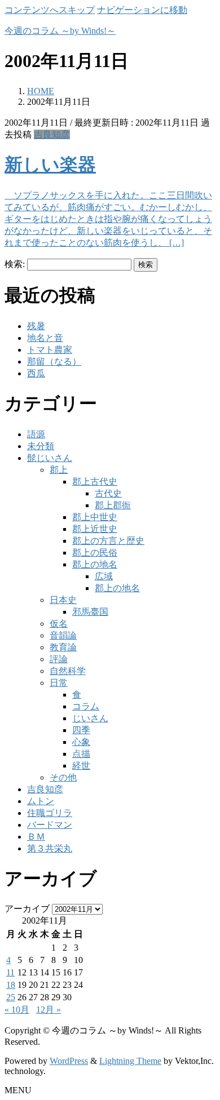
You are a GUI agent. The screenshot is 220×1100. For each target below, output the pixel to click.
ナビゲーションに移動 (142, 10)
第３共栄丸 (49, 848)
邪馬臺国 (90, 611)
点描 (81, 754)
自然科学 (68, 671)
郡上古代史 (94, 481)
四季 (81, 730)
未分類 (40, 446)
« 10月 (17, 1009)
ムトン (40, 801)
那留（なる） (54, 361)
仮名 (59, 623)
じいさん (90, 718)
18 (10, 985)
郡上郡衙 (113, 505)
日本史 (63, 600)
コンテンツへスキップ (50, 10)
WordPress (69, 1061)
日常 (59, 683)
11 (10, 972)
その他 (63, 777)
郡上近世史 (94, 529)
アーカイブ (27, 908)
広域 (104, 576)
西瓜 (36, 373)
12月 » (48, 1009)
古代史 (108, 493)
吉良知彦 (52, 134)
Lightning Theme (130, 1061)
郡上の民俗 (94, 552)
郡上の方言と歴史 (108, 540)
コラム (85, 706)
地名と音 (45, 338)
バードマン (49, 825)
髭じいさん (49, 458)
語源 (36, 434)
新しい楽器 (50, 164)
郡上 (59, 469)
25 (10, 997)
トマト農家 (49, 349)
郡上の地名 (94, 564)
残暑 (36, 326)
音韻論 (63, 635)
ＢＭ (36, 836)
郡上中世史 (94, 517)
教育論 (63, 647)
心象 (81, 742)
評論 (59, 659)
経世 (81, 765)
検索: (15, 264)
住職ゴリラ (49, 813)
